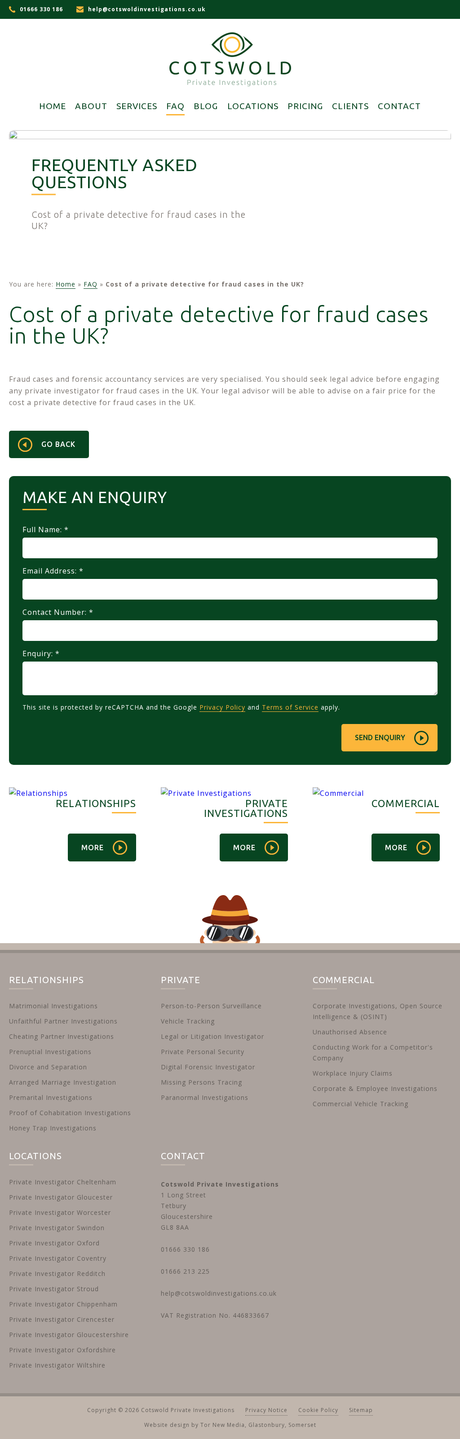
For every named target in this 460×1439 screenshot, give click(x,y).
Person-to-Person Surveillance (211, 1006)
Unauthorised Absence (350, 1032)
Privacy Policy (222, 707)
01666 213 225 (185, 1271)
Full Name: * (45, 529)
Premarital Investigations (51, 1097)
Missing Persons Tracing (201, 1082)
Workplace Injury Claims (353, 1073)
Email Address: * (53, 571)
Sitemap (361, 1410)
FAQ (90, 284)
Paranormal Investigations (204, 1097)
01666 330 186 (41, 9)
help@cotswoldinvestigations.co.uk (147, 9)
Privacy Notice (266, 1410)
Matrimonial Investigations (53, 1006)
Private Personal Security (202, 1051)
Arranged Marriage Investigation (62, 1082)
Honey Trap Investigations (53, 1128)
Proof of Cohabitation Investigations (70, 1112)
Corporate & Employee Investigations (375, 1088)
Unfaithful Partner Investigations (63, 1021)
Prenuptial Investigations (50, 1051)
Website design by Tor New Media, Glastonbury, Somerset (230, 1425)
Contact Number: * (57, 612)
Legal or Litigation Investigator (212, 1036)
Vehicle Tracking (188, 1021)
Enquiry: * (41, 653)
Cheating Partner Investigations (61, 1036)
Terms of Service (290, 707)
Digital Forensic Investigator (208, 1067)
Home (65, 284)
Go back (58, 444)
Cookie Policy (318, 1410)
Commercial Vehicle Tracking (360, 1103)
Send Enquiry (380, 737)
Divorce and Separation (48, 1067)
